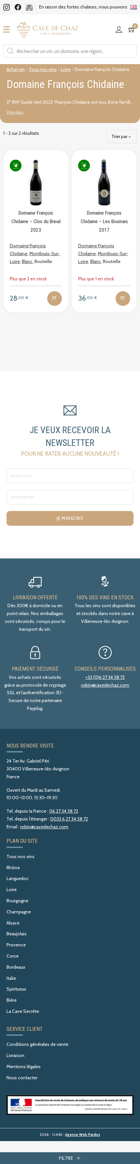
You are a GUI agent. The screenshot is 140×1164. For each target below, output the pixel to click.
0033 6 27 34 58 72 (69, 819)
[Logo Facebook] (18, 7)
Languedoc (18, 878)
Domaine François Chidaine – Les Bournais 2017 (104, 221)
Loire (66, 69)
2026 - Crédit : (70, 1134)
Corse (13, 956)
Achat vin (16, 69)
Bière (12, 1000)
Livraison (15, 1055)
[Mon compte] (120, 29)
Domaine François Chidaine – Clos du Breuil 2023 (36, 221)
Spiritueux (16, 989)
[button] (54, 298)
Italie (11, 978)
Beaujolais (17, 934)
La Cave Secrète (23, 1011)
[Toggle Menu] (8, 29)
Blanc (27, 261)
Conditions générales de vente (37, 1044)
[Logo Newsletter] (29, 7)
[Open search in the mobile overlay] (70, 51)
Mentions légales (24, 1066)
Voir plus (15, 112)
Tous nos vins (43, 69)
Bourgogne (17, 901)
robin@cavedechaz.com (105, 685)
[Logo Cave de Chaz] (47, 29)
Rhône (13, 868)
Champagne (19, 912)
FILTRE (66, 1158)
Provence (16, 945)
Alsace (13, 923)
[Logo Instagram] (6, 7)
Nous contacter (22, 1078)
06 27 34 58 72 (63, 811)
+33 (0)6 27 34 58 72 (105, 677)
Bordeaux (16, 967)
